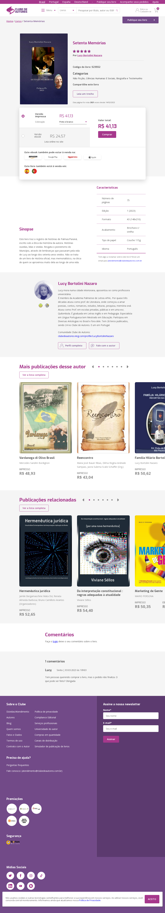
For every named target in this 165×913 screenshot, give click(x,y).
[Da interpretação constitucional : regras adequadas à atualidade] (103, 551)
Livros (18, 21)
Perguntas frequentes (17, 765)
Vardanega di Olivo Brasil (37, 458)
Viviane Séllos (84, 600)
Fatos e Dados (14, 734)
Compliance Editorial (45, 717)
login (55, 641)
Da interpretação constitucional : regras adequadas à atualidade (100, 593)
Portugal (53, 1)
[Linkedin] (10, 886)
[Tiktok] (41, 876)
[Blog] (31, 886)
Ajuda (155, 1)
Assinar (111, 739)
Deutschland (81, 1)
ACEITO (152, 899)
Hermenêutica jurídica (34, 591)
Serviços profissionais (46, 723)
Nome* (107, 710)
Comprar (107, 134)
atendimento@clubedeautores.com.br (125, 260)
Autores (10, 717)
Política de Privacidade (90, 900)
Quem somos (13, 729)
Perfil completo (73, 345)
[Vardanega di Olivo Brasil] (45, 417)
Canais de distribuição (46, 740)
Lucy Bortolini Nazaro (89, 55)
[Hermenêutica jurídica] (45, 551)
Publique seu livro (106, 1)
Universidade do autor (46, 729)
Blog (8, 723)
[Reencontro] (103, 417)
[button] (93, 366)
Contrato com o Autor (18, 746)
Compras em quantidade (47, 734)
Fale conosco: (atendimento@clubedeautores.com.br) (34, 770)
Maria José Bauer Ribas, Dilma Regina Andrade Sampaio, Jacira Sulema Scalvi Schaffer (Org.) (101, 464)
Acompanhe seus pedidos (134, 1)
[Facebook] (20, 876)
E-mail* (107, 723)
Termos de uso (14, 740)
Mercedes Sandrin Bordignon (34, 462)
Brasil (42, 1)
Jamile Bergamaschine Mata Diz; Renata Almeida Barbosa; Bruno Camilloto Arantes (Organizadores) (41, 600)
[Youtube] (20, 886)
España (66, 1)
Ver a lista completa (34, 374)
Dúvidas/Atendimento (17, 711)
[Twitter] (10, 876)
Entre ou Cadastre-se (145, 10)
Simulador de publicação (52, 746)
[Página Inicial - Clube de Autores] (16, 10)
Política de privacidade (46, 711)
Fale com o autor (105, 345)
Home (9, 21)
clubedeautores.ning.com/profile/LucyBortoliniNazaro (86, 336)
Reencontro (85, 458)
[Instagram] (31, 876)
